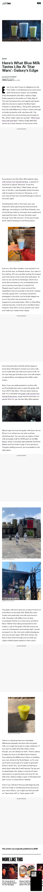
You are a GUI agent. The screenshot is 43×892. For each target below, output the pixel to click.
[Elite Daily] (6, 3)
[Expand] (32, 872)
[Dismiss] (39, 872)
